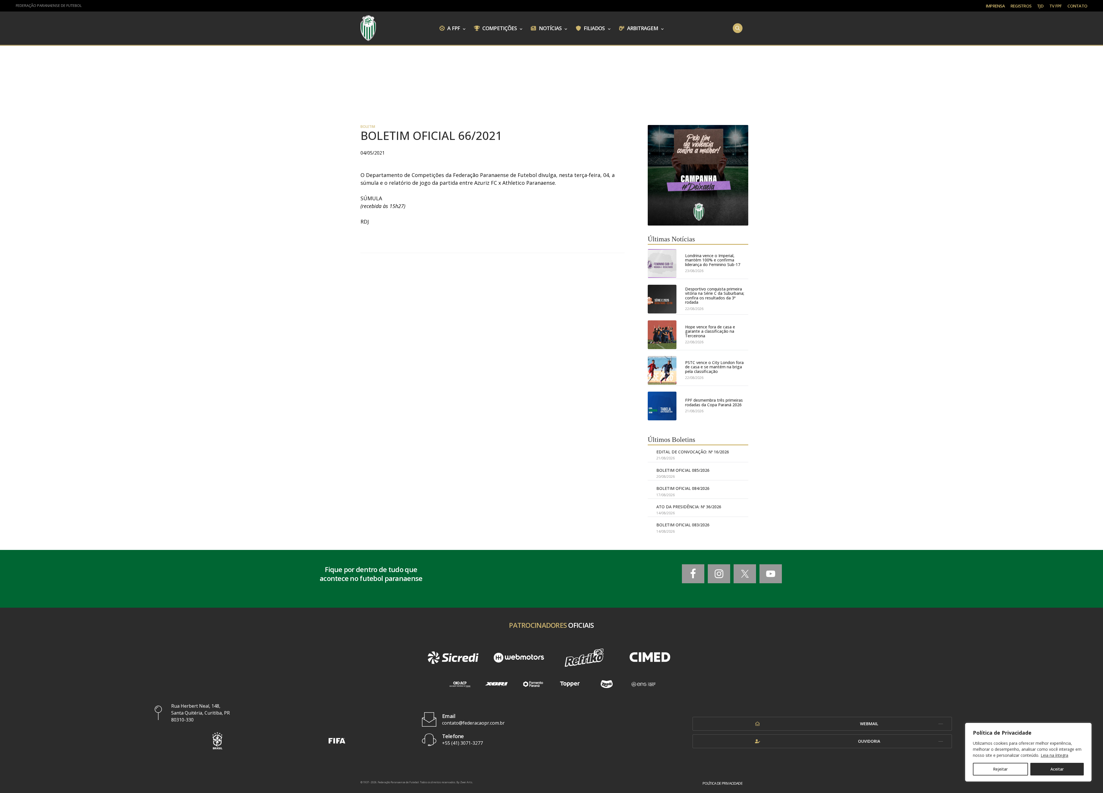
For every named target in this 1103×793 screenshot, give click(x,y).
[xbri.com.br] (496, 684)
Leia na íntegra (1054, 755)
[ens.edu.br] (643, 684)
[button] (217, 740)
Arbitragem (642, 27)
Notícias (550, 27)
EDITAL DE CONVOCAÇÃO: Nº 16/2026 (692, 452)
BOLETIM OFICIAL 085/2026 (682, 470)
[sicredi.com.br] (453, 658)
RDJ (364, 221)
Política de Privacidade (723, 783)
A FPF (453, 27)
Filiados (594, 27)
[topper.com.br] (570, 684)
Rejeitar (1000, 769)
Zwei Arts (466, 782)
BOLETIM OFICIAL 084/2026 (682, 488)
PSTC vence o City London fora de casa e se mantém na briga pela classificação (714, 367)
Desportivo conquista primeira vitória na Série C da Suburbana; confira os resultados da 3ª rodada (714, 296)
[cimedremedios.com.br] (650, 658)
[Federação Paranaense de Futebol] (368, 28)
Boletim (367, 126)
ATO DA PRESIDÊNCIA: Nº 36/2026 (688, 507)
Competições (499, 27)
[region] (1028, 752)
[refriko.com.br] (584, 658)
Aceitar (1057, 769)
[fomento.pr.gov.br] (533, 684)
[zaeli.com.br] (606, 684)
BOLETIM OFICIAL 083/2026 (682, 525)
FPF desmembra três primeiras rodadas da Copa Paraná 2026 (714, 402)
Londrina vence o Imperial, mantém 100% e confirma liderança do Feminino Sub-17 (712, 260)
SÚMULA (371, 198)
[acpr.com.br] (459, 684)
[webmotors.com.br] (519, 658)
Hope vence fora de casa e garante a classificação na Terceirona (710, 331)
